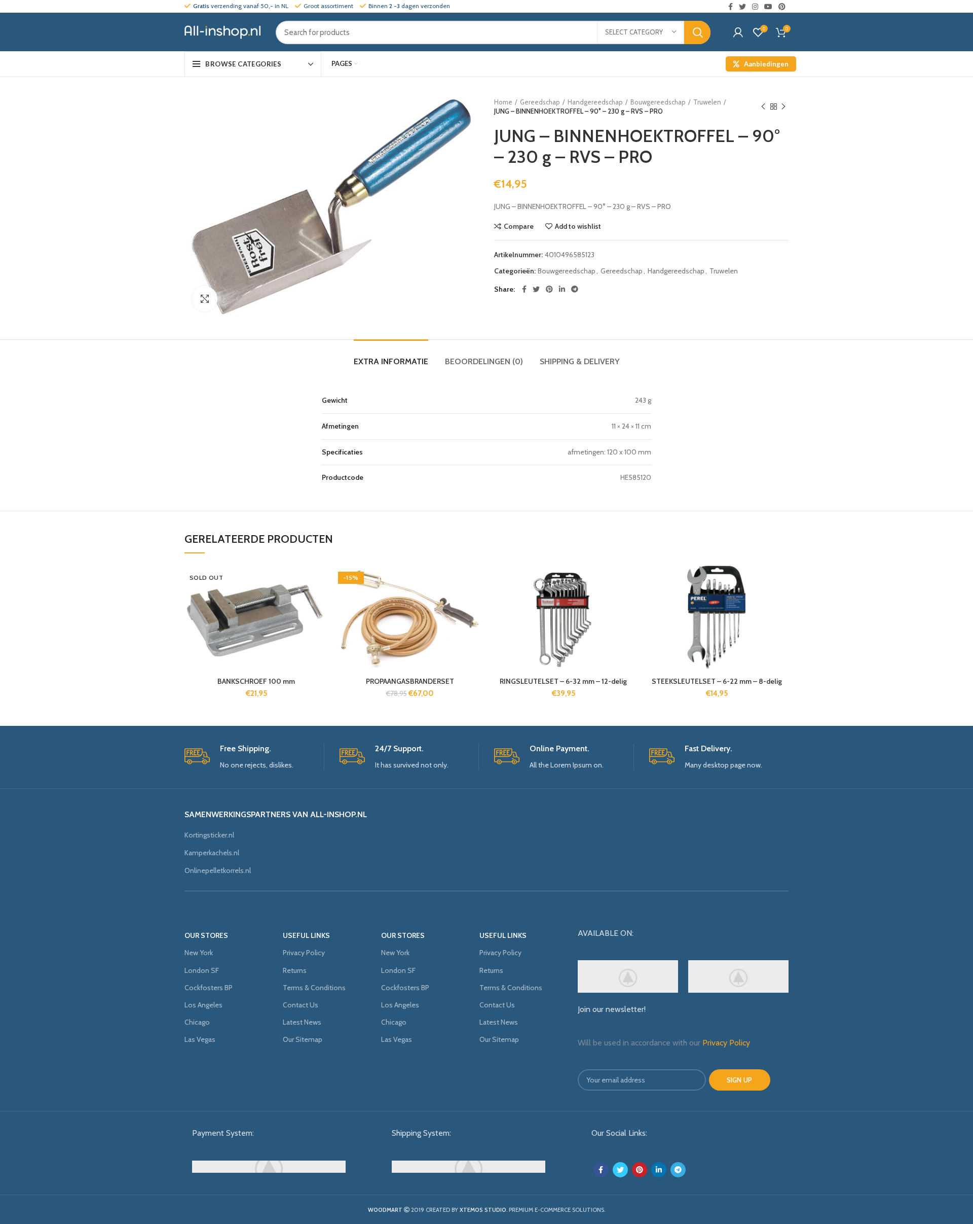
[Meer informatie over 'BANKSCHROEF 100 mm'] (320, 603)
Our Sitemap (302, 1039)
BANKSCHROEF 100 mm (256, 681)
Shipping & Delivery (580, 361)
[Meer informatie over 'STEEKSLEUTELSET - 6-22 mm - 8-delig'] (781, 603)
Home (503, 102)
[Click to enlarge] (204, 298)
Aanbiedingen (766, 64)
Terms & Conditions (314, 987)
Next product (783, 106)
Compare (519, 226)
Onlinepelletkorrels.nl (217, 870)
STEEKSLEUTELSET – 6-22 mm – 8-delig (717, 681)
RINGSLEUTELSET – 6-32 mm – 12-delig (563, 681)
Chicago (197, 1022)
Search (697, 32)
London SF (201, 970)
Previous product (763, 106)
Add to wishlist (578, 226)
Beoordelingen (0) (484, 361)
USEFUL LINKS (306, 935)
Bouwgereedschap (658, 102)
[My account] (738, 32)
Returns (295, 970)
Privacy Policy (304, 952)
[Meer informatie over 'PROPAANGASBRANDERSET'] (473, 603)
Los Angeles (203, 1004)
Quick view (320, 626)
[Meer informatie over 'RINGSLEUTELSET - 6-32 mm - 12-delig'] (627, 603)
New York (198, 952)
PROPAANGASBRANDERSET (410, 681)
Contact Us (300, 1004)
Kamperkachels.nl (211, 852)
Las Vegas (199, 1039)
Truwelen (707, 102)
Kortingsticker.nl (209, 835)
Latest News (302, 1022)
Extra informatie (391, 361)
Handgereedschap (595, 102)
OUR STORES (206, 935)
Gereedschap (540, 102)
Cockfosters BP (208, 987)
